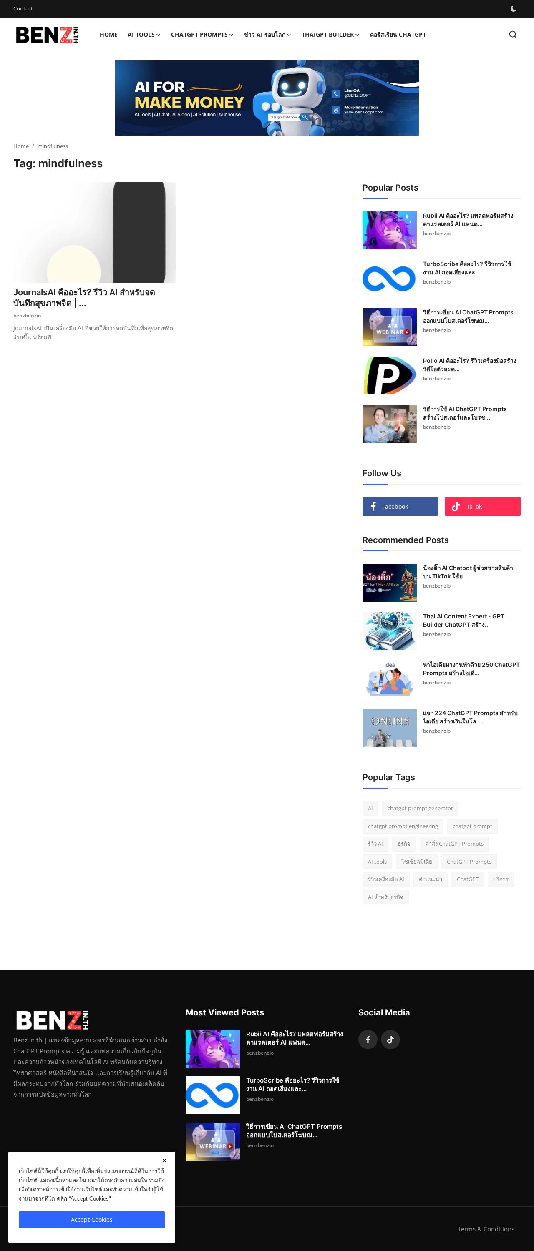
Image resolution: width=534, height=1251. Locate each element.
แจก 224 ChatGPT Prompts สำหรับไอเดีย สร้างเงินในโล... (470, 717)
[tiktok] (390, 1039)
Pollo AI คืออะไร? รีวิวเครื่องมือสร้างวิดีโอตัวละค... (469, 364)
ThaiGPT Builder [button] (328, 34)
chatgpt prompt (472, 826)
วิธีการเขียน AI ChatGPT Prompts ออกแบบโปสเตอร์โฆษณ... (468, 316)
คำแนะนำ (430, 879)
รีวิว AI (375, 843)
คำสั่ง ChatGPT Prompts (454, 843)
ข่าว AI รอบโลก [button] (264, 34)
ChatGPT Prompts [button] (199, 34)
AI (370, 808)
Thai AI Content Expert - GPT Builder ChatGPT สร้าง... (463, 620)
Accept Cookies (92, 1219)
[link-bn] (267, 98)
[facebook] (368, 1039)
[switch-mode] (513, 9)
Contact (23, 8)
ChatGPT (468, 879)
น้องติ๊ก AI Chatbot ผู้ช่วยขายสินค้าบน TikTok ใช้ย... (468, 572)
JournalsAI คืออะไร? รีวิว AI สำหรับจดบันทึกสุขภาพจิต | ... (84, 297)
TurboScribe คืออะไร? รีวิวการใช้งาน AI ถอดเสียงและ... (467, 268)
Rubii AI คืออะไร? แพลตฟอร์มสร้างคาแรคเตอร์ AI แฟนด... (468, 219)
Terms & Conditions (486, 1229)
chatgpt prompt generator (420, 808)
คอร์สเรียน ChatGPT (398, 34)
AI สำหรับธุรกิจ (385, 897)
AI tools (377, 861)
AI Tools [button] (141, 34)
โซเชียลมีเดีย (416, 861)
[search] (513, 34)
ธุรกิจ (404, 843)
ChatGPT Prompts (469, 861)
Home (109, 34)
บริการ (501, 879)
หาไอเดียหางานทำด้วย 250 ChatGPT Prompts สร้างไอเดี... (471, 668)
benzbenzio (27, 315)
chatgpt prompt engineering (403, 826)
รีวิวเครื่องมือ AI (386, 879)
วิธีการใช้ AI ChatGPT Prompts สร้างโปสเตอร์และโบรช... (465, 413)
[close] (164, 1160)
